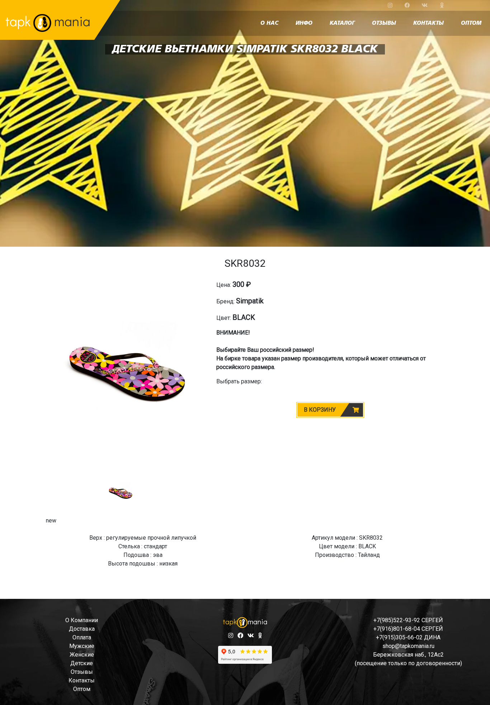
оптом (471, 23)
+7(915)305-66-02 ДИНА (408, 637)
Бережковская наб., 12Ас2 (408, 654)
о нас (269, 23)
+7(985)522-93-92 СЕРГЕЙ (408, 620)
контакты (428, 23)
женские (82, 654)
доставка (82, 628)
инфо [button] (304, 23)
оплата (81, 637)
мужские (81, 646)
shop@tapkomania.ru (408, 646)
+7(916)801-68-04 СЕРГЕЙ (408, 628)
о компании (81, 620)
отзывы (384, 23)
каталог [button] (342, 23)
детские (81, 663)
